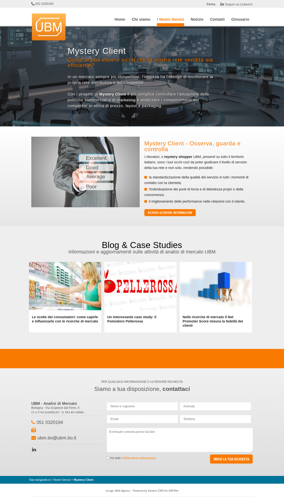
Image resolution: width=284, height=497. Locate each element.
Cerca (211, 4)
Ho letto (133, 458)
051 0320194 (44, 3)
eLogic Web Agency (118, 490)
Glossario (240, 19)
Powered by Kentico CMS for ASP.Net (155, 490)
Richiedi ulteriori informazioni (170, 213)
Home (120, 19)
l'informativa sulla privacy (139, 458)
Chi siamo (141, 19)
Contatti (217, 19)
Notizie (197, 19)
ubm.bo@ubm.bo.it (56, 437)
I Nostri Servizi (170, 19)
